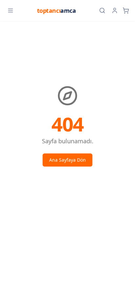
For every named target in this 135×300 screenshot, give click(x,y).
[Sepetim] (126, 10)
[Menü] (10, 10)
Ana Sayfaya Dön (67, 160)
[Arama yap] (102, 10)
